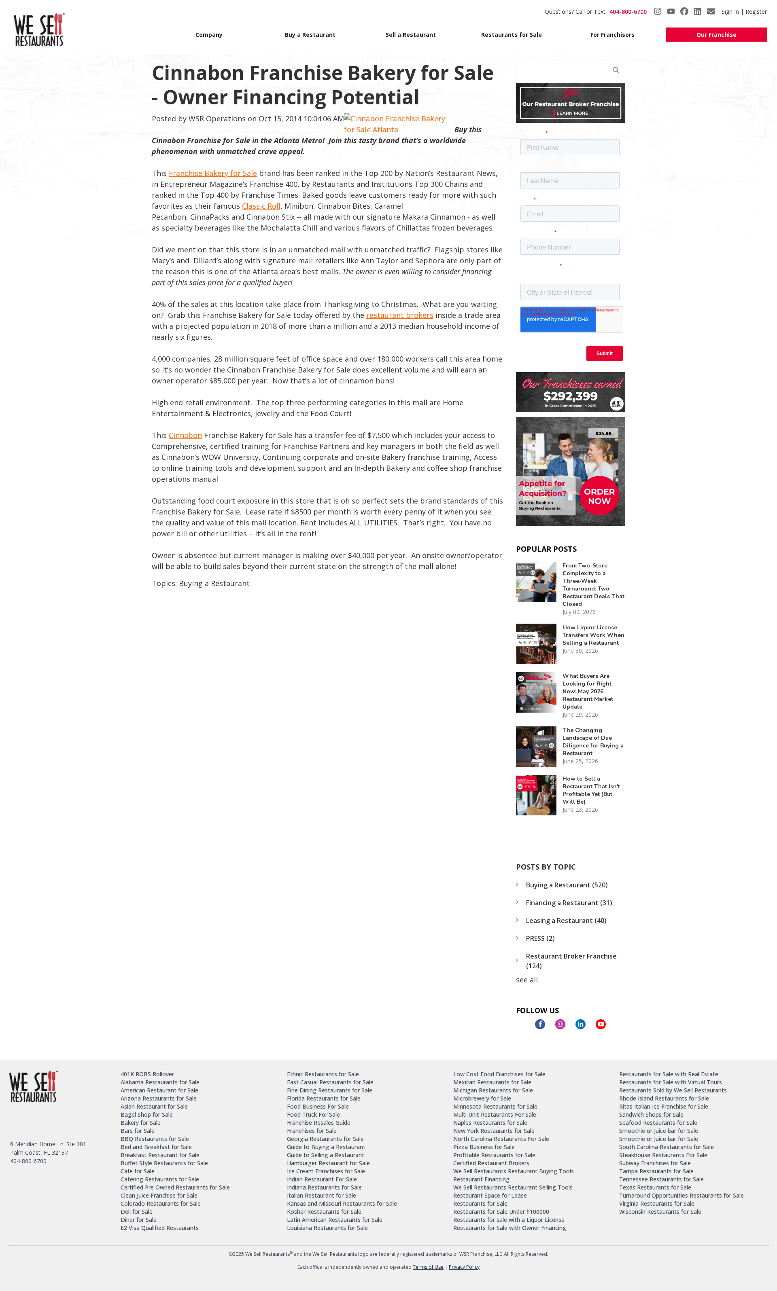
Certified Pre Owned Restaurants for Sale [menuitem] (175, 1187)
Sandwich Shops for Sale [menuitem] (651, 1114)
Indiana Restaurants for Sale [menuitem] (324, 1187)
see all (527, 979)
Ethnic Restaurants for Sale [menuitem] (323, 1074)
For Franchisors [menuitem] (612, 34)
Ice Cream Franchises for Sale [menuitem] (326, 1171)
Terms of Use (428, 1266)
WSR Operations (217, 118)
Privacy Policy (464, 1266)
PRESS (540, 938)
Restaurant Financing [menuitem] (481, 1179)
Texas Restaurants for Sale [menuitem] (655, 1187)
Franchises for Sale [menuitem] (312, 1130)
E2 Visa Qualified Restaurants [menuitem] (160, 1228)
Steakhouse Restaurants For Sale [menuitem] (663, 1155)
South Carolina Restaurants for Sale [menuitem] (666, 1147)
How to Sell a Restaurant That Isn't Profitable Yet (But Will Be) (591, 790)
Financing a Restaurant (569, 902)
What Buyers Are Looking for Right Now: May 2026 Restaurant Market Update (588, 691)
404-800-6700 (628, 11)
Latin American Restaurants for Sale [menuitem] (334, 1219)
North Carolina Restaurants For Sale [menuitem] (501, 1139)
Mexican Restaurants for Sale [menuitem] (492, 1082)
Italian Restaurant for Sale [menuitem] (321, 1195)
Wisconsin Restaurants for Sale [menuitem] (660, 1211)
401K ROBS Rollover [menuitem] (147, 1074)
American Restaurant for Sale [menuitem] (159, 1090)
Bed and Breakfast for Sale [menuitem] (156, 1147)
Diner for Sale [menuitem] (139, 1219)
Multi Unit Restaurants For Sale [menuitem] (494, 1114)
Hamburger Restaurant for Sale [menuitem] (328, 1163)
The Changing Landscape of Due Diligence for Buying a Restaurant (593, 741)
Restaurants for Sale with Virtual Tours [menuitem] (670, 1082)
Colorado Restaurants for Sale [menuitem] (161, 1203)
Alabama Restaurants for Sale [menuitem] (160, 1082)
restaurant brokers (399, 315)
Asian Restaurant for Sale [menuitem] (154, 1106)
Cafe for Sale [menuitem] (138, 1171)
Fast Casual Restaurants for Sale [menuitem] (330, 1082)
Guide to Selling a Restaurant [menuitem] (325, 1155)
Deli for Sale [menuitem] (137, 1211)
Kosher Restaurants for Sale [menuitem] (324, 1211)
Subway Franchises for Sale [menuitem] (655, 1163)
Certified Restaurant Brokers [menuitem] (491, 1163)
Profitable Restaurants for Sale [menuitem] (494, 1155)
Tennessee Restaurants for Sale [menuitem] (661, 1179)
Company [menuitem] (209, 34)
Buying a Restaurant (214, 583)
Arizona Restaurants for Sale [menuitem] (159, 1098)
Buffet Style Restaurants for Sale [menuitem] (164, 1163)
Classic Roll (261, 206)
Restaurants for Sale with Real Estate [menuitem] (668, 1074)
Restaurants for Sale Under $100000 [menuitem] (501, 1211)
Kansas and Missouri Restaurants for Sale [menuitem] (342, 1203)
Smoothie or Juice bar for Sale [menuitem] (658, 1130)
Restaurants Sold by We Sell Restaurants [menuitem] (673, 1090)
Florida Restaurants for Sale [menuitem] (324, 1098)
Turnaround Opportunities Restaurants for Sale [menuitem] (681, 1195)
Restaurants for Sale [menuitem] (511, 34)
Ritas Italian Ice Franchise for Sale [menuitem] (663, 1106)
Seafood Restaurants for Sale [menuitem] (658, 1122)
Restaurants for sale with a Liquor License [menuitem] (509, 1219)
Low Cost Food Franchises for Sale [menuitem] (499, 1074)
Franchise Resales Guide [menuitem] (318, 1122)
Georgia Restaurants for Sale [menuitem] (325, 1139)
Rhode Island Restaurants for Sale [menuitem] (664, 1098)
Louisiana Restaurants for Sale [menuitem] (327, 1228)
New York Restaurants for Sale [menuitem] (494, 1130)
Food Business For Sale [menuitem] (318, 1106)
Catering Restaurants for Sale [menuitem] (160, 1179)
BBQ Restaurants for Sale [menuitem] (155, 1139)
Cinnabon (185, 435)
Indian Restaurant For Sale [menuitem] (322, 1179)
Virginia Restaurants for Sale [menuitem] (656, 1203)
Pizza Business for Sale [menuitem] (484, 1147)
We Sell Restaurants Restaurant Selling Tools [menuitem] (513, 1187)
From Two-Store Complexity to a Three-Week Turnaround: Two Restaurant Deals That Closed (593, 585)
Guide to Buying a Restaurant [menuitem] (326, 1147)
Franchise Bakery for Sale (213, 173)
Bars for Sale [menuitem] (138, 1130)
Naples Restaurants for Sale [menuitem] (490, 1122)
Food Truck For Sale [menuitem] (313, 1114)
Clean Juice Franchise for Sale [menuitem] (159, 1195)
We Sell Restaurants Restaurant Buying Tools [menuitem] (513, 1171)
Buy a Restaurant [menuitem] (310, 34)
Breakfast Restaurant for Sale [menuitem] (160, 1155)
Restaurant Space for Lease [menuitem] (490, 1195)
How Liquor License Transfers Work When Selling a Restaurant (593, 635)
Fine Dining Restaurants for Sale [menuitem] (329, 1090)
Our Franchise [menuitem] (716, 34)
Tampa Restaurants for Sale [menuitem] (656, 1171)
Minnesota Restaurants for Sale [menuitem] (495, 1106)
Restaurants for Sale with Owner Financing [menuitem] (509, 1228)
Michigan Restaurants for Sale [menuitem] (493, 1090)
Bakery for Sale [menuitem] (141, 1122)
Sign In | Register (744, 11)
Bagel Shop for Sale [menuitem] (147, 1114)
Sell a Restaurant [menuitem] (411, 34)
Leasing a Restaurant (566, 920)
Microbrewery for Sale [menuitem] (482, 1098)
